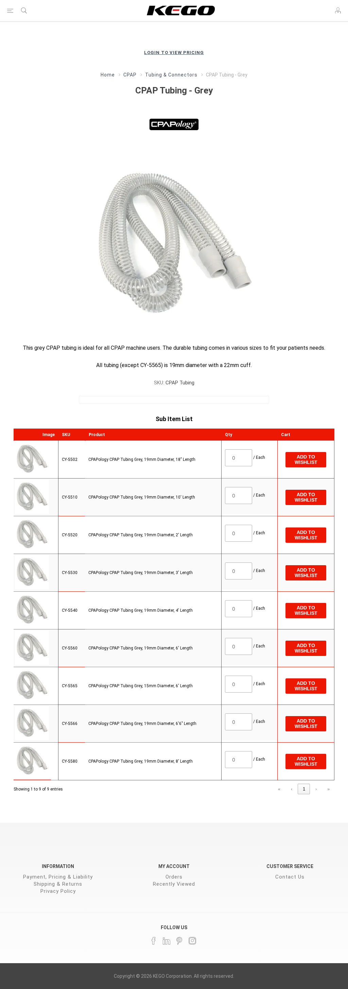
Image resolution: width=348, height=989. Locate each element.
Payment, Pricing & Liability (58, 877)
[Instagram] (192, 940)
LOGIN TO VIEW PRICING (174, 52)
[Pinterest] (179, 940)
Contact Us (289, 877)
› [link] (316, 789)
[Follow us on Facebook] (153, 940)
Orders (174, 877)
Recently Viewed (174, 884)
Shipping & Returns (58, 884)
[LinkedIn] (166, 940)
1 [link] (304, 789)
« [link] (279, 789)
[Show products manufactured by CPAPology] (174, 124)
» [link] (328, 789)
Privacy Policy (58, 891)
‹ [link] (291, 789)
